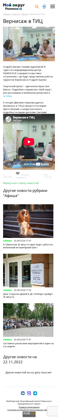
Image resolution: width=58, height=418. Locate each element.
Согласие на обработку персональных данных (29, 410)
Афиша (24, 14)
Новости (16, 14)
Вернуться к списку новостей (21, 183)
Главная (7, 14)
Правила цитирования (29, 407)
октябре (7, 96)
